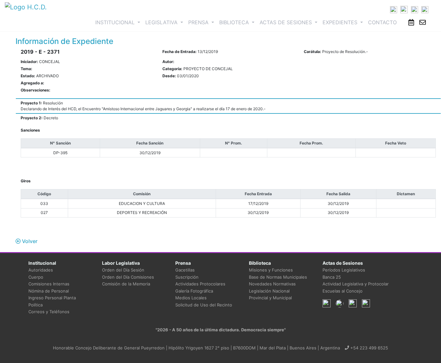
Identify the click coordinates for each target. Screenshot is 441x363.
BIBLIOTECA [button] (235, 22)
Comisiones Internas (48, 283)
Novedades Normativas (272, 283)
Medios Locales (191, 297)
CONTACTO (382, 22)
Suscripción (187, 277)
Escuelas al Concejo (343, 291)
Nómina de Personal (48, 291)
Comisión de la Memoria (126, 283)
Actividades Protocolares (200, 283)
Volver (29, 241)
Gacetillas (185, 269)
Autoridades (40, 269)
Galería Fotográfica (194, 291)
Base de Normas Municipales (278, 277)
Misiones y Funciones (271, 269)
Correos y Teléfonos (48, 311)
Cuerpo (35, 277)
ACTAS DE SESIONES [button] (286, 22)
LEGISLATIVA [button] (162, 22)
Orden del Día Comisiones (128, 277)
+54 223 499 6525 (368, 347)
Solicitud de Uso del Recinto (203, 304)
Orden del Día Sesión (123, 269)
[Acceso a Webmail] (422, 22)
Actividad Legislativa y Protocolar (356, 283)
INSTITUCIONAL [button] (119, 22)
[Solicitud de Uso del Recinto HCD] (411, 22)
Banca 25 (332, 277)
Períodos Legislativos (344, 269)
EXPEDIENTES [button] (341, 22)
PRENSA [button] (199, 22)
